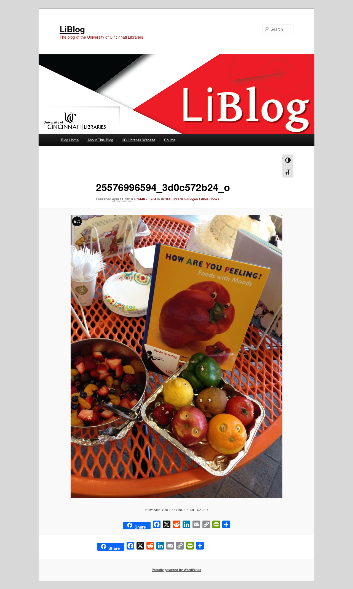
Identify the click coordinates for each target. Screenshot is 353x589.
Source (169, 139)
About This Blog (100, 139)
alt (77, 221)
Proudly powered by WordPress (176, 569)
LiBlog (72, 29)
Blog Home (70, 139)
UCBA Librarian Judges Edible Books (190, 199)
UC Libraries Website (138, 139)
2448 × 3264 (146, 199)
